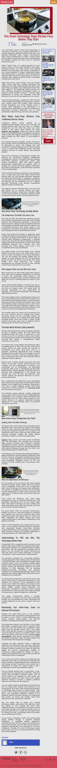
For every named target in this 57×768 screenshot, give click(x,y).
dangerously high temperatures (10, 131)
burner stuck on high (34, 388)
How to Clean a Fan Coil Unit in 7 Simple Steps (47, 107)
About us (14, 758)
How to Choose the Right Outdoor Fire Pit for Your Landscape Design (48, 94)
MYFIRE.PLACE (7, 2)
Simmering (4, 440)
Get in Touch (14, 761)
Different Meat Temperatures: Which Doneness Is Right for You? (48, 79)
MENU (53, 2)
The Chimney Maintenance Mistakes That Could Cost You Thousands (48, 65)
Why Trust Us (15, 759)
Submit (48, 141)
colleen (14, 45)
